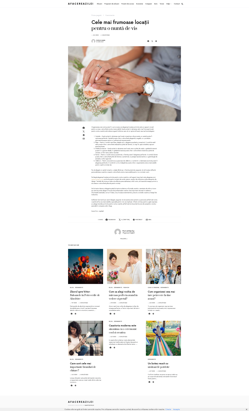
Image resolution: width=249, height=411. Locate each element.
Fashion (126, 287)
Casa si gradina (153, 287)
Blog (72, 287)
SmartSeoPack (89, 405)
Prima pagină (96, 15)
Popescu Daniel (100, 40)
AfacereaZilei (81, 3)
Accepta (176, 409)
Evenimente (110, 15)
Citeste (168, 409)
